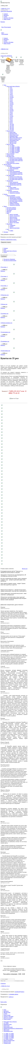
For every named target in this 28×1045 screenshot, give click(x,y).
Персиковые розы (8, 1031)
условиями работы (13, 994)
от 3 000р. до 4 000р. (9, 1036)
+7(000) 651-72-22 (5, 8)
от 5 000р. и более (8, 1039)
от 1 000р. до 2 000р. (9, 1033)
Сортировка (3, 256)
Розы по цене (7, 1015)
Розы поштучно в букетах (10, 251)
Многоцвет (6, 1029)
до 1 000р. (6, 1023)
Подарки (6, 232)
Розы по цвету (7, 1019)
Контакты (6, 15)
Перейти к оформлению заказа (9, 239)
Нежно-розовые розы (9, 1040)
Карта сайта (4, 1002)
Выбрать (3, 271)
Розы (5, 249)
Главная (6, 13)
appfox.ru (11, 996)
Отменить (3, 983)
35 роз (5, 252)
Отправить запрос (19, 980)
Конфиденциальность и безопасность (13, 1028)
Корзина (3, 21)
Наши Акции (7, 19)
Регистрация (7, 27)
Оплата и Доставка (8, 18)
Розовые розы (7, 1043)
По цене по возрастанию (10, 260)
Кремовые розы (8, 1024)
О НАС (5, 16)
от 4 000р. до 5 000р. (9, 1037)
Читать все (24, 568)
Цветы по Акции (8, 1017)
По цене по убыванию (9, 259)
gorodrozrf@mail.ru (19, 991)
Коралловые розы (8, 1027)
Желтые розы (7, 1012)
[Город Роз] (1, 1)
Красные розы (7, 1041)
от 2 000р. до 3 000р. (9, 1035)
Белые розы (6, 1025)
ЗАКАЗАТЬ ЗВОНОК (6, 11)
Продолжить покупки (6, 242)
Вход (2, 27)
